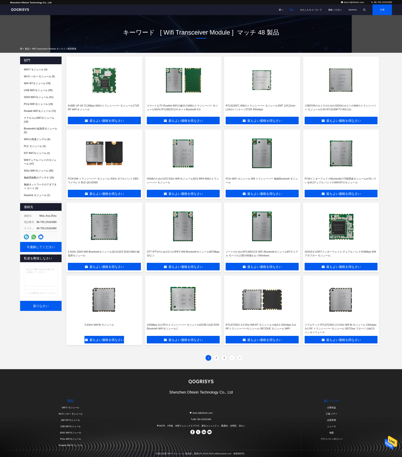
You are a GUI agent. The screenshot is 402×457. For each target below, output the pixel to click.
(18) (39, 120)
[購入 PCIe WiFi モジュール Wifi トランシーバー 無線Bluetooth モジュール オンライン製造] (262, 153)
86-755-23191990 (382, 2)
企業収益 (331, 407)
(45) (38, 90)
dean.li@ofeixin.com (354, 2)
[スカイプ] (26, 237)
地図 (331, 432)
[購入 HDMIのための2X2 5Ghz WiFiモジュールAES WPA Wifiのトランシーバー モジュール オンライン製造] (183, 153)
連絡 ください (335, 9)
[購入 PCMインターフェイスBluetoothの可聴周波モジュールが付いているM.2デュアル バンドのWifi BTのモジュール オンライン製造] (341, 153)
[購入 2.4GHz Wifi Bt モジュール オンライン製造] (104, 299)
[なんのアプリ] (33, 237)
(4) (35, 69)
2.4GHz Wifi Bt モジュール (99, 324)
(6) (37, 139)
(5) (39, 76)
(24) (39, 177)
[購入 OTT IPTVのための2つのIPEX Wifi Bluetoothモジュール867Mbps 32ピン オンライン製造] (183, 226)
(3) (35, 146)
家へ (281, 9)
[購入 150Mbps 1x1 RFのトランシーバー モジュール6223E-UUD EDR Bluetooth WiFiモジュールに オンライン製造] (183, 299)
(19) (38, 104)
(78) (37, 83)
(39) (38, 170)
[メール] (41, 237)
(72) (40, 111)
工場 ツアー (331, 414)
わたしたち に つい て (311, 9)
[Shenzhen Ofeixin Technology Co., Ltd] (20, 10)
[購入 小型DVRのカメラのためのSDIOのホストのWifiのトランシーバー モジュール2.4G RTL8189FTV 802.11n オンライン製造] (341, 80)
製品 (292, 9)
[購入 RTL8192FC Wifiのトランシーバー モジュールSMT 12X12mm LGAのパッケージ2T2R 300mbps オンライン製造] (262, 80)
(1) (37, 153)
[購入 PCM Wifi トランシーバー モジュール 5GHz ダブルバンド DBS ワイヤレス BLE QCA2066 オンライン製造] (104, 153)
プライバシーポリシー (331, 439)
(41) (38, 97)
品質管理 (331, 420)
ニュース (331, 426)
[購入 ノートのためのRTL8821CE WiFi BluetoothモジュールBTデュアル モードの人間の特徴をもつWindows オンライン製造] (262, 226)
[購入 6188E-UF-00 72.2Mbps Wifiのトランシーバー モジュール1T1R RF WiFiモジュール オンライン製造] (104, 80)
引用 (382, 9)
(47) (40, 162)
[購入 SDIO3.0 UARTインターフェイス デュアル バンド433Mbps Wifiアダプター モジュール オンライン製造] (341, 226)
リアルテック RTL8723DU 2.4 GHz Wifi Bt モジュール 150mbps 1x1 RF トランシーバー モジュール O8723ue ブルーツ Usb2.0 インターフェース (340, 328)
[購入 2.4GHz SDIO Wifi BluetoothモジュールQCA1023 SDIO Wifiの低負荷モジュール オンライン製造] (104, 226)
